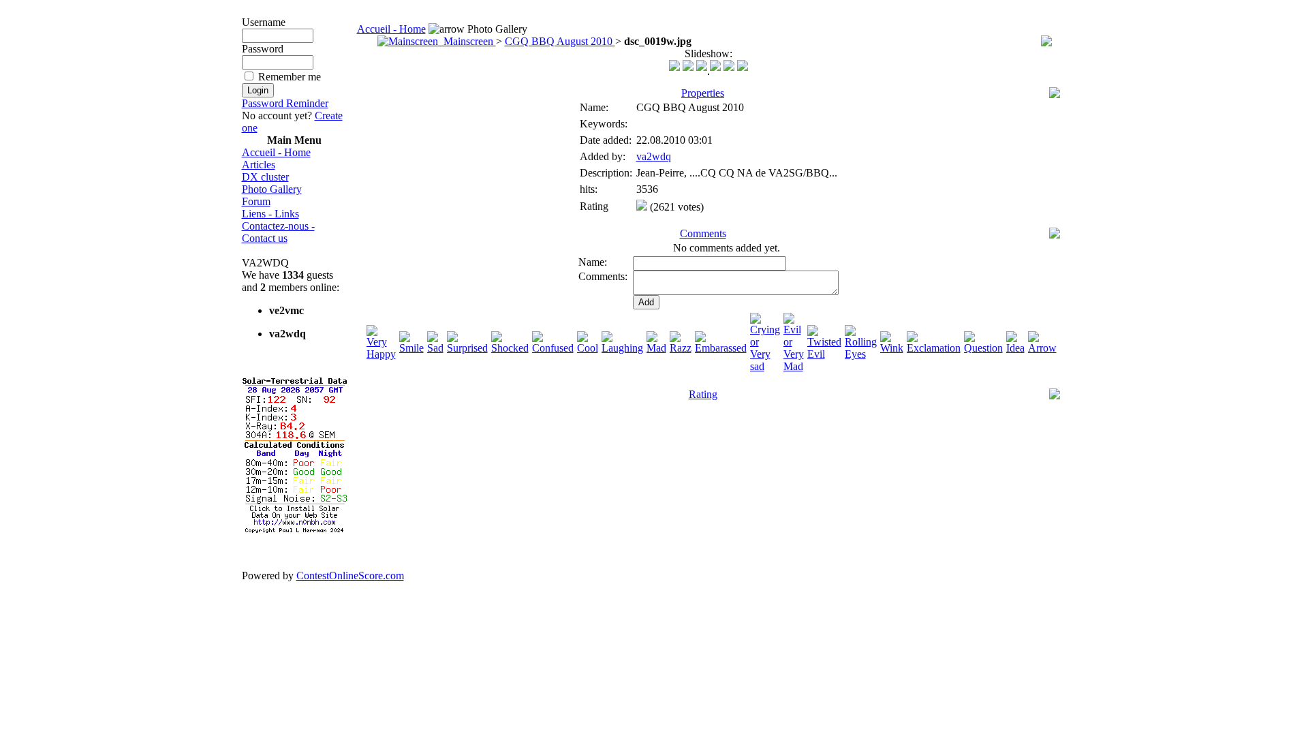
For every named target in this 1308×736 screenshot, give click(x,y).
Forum (256, 201)
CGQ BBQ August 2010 (560, 41)
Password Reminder (285, 103)
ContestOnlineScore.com (350, 575)
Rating (703, 394)
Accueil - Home (276, 152)
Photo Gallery (272, 189)
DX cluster (265, 177)
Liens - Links (270, 213)
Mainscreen (467, 41)
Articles (258, 164)
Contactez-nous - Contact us (278, 232)
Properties (702, 93)
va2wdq (653, 156)
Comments (703, 233)
